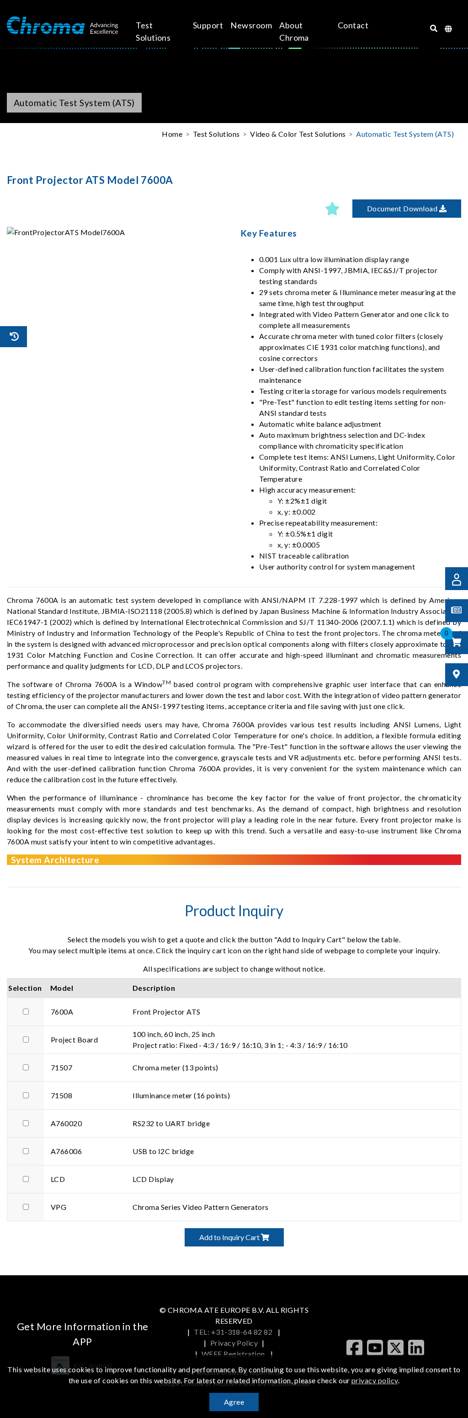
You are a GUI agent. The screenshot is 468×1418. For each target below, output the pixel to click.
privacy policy (374, 1380)
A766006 (66, 1151)
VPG (58, 1207)
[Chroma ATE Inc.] (62, 25)
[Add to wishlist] (332, 208)
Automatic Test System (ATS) (405, 133)
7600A (62, 1011)
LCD (58, 1179)
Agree (234, 1401)
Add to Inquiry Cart (230, 1237)
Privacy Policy (234, 1342)
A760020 (66, 1123)
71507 (61, 1067)
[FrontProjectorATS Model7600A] (117, 232)
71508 (61, 1095)
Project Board (74, 1039)
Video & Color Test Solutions (298, 133)
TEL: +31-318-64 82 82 (234, 1331)
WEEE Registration (234, 1353)
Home (172, 133)
